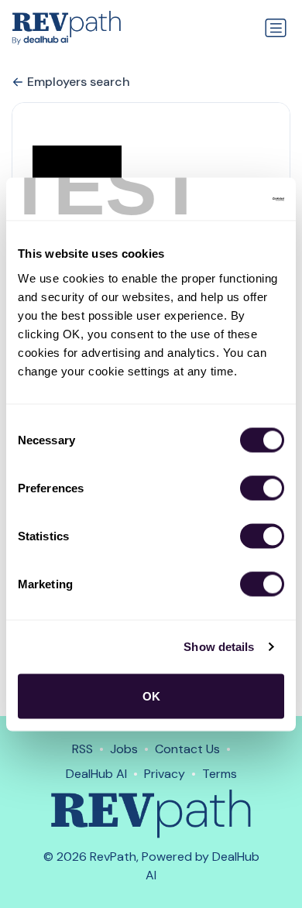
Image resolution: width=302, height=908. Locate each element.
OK (151, 695)
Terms (219, 774)
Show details (219, 646)
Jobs (124, 749)
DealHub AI (96, 774)
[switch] (262, 487)
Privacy (164, 774)
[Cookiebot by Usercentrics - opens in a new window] (217, 199)
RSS (82, 749)
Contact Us (187, 749)
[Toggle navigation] (275, 28)
